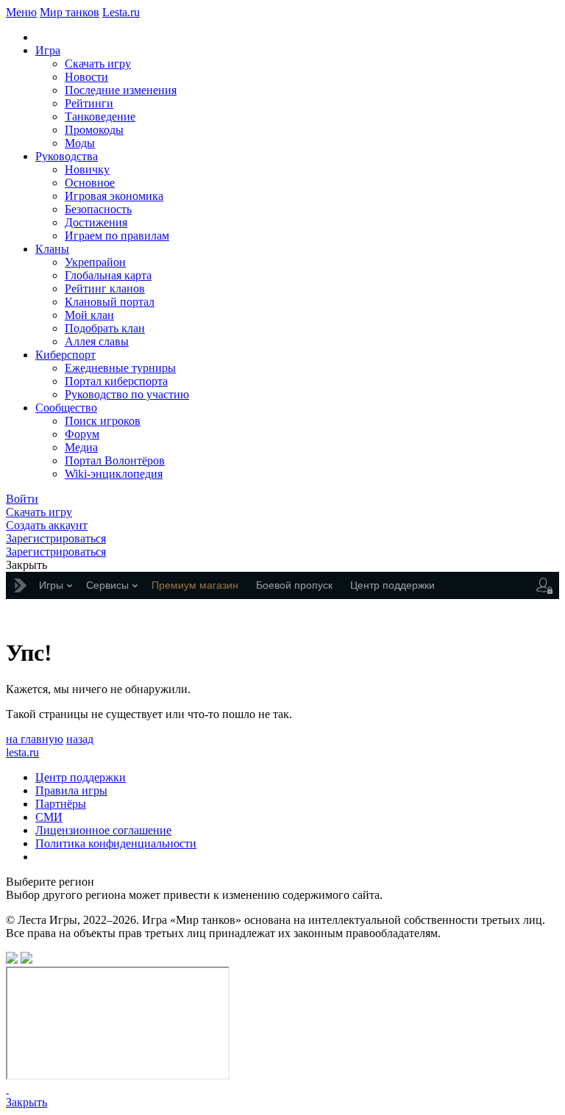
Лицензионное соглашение (103, 830)
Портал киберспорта (116, 381)
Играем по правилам (117, 235)
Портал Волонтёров (115, 460)
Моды (80, 143)
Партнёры (60, 803)
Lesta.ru (121, 12)
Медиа (81, 447)
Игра (47, 50)
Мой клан (89, 315)
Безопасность (98, 209)
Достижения (96, 222)
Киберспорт (65, 354)
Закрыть (26, 1102)
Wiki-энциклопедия (114, 473)
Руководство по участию (127, 394)
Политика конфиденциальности (115, 843)
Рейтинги (89, 103)
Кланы (52, 249)
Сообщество (66, 407)
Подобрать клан (105, 328)
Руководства (66, 156)
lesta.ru (22, 752)
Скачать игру (98, 63)
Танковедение (100, 116)
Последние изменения (121, 90)
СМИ (49, 817)
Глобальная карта (108, 275)
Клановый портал (109, 301)
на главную (34, 739)
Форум (82, 434)
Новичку (87, 169)
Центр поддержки (80, 777)
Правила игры (71, 790)
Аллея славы (97, 341)
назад (79, 739)
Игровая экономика (114, 196)
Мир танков (69, 12)
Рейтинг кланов (105, 288)
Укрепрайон (95, 262)
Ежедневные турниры (120, 368)
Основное (90, 182)
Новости (86, 77)
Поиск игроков (103, 421)
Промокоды (94, 129)
